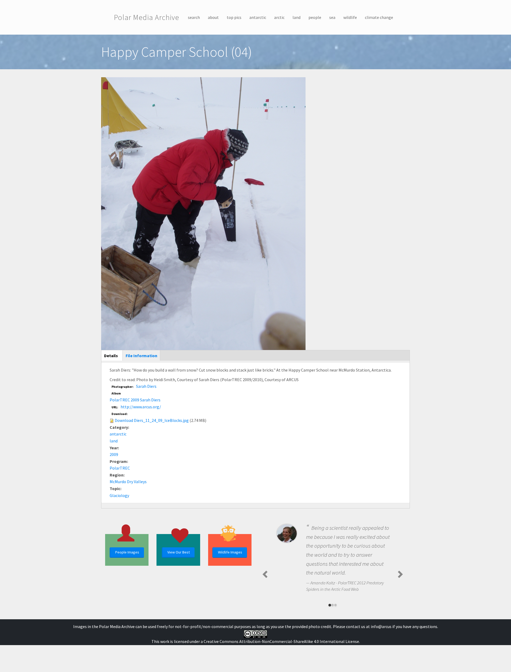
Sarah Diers (146, 386)
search (194, 17)
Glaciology (119, 495)
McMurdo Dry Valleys (128, 481)
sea (332, 17)
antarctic (257, 17)
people (314, 17)
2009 (114, 454)
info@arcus (381, 626)
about (213, 17)
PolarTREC (120, 468)
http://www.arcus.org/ (141, 406)
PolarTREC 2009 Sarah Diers (135, 399)
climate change (379, 17)
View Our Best (178, 552)
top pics (234, 17)
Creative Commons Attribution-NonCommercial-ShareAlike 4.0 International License (281, 641)
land (296, 17)
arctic (279, 17)
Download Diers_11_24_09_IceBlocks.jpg (152, 420)
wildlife (350, 17)
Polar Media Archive (146, 17)
